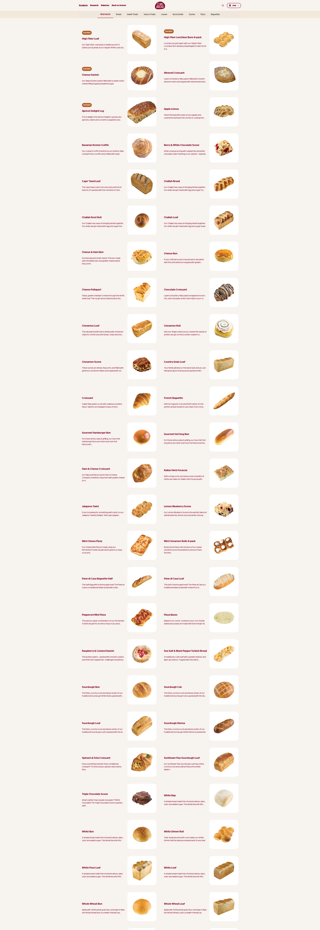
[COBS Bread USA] (160, 5)
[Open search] (222, 5)
